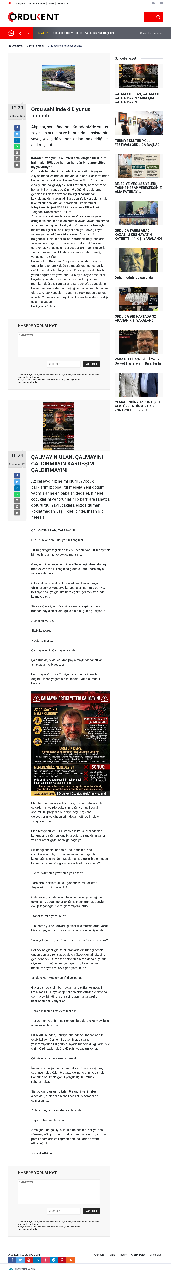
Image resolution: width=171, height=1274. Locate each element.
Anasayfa (99, 1254)
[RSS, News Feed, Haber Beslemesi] (70, 1260)
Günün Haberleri (37, 3)
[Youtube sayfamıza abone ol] (29, 1260)
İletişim (123, 1254)
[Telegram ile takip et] (54, 1260)
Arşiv (51, 3)
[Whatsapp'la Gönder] (17, 146)
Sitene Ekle (63, 3)
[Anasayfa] (10, 3)
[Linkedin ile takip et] (37, 1260)
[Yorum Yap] (17, 165)
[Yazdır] (17, 158)
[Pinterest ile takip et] (62, 1260)
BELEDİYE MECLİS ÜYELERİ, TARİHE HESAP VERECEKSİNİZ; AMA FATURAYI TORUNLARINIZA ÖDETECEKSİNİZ (85, 33)
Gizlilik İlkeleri (138, 1254)
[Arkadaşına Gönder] (17, 152)
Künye (112, 1254)
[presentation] (20, 33)
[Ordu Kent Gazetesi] (33, 16)
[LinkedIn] (17, 140)
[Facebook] (17, 128)
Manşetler (20, 3)
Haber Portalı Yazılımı (25, 1269)
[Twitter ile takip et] (20, 1260)
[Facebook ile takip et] (12, 1260)
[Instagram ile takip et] (45, 1260)
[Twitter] (17, 134)
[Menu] (148, 17)
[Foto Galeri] (161, 3)
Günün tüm (151, 33)
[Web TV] (153, 3)
